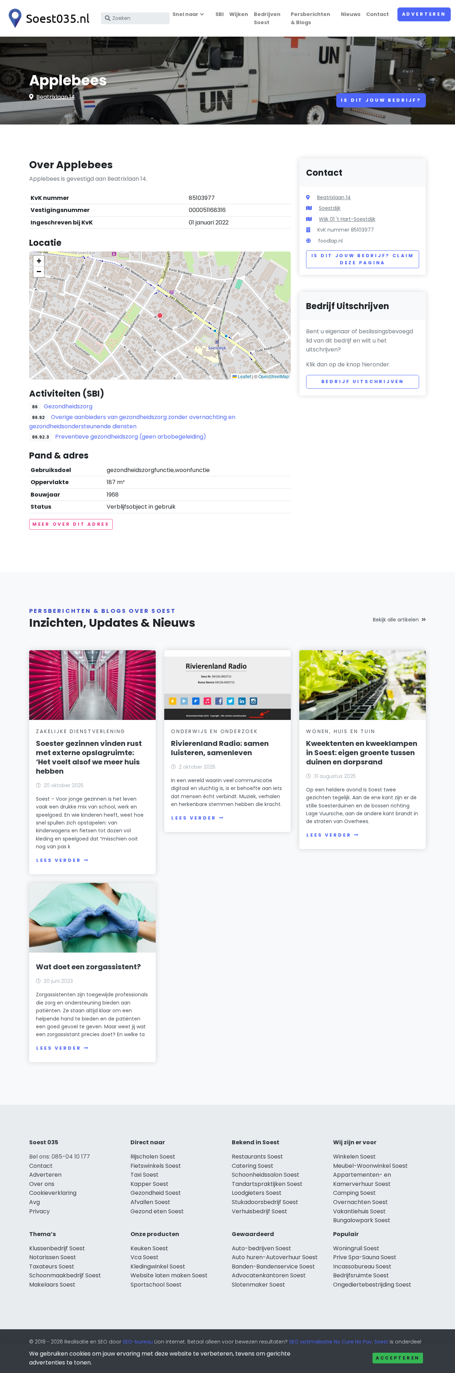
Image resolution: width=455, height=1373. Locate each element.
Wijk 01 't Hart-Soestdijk (347, 219)
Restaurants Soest (257, 1156)
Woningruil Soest (356, 1248)
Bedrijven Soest (267, 18)
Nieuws (350, 14)
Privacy (39, 1211)
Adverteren (424, 14)
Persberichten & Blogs (310, 18)
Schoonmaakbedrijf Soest (65, 1275)
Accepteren (398, 1358)
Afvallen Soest (150, 1202)
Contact (377, 14)
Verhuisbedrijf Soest (259, 1211)
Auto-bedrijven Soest (261, 1248)
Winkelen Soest (354, 1156)
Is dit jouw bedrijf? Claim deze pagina (362, 259)
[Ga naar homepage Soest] (47, 18)
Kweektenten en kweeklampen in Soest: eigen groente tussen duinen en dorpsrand (361, 752)
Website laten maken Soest (169, 1275)
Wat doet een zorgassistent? (88, 967)
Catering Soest (252, 1166)
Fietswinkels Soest (155, 1166)
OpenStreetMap (273, 376)
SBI (219, 14)
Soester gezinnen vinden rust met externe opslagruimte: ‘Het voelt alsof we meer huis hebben (89, 757)
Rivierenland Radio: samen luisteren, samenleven (220, 748)
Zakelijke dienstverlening (80, 731)
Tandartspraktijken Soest (267, 1184)
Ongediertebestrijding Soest (372, 1285)
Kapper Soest (149, 1184)
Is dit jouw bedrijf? (381, 100)
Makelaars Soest (52, 1285)
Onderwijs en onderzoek (214, 731)
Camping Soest (354, 1193)
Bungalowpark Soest (361, 1220)
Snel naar (185, 14)
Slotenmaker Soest (258, 1285)
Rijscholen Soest (152, 1156)
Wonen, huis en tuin (340, 731)
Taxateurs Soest (51, 1266)
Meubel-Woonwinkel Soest (370, 1166)
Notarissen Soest (52, 1257)
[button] (160, 315)
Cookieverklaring (52, 1193)
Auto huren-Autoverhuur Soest (275, 1257)
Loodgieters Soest (257, 1193)
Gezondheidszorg (68, 406)
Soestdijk (330, 208)
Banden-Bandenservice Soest (273, 1266)
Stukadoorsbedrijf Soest (265, 1202)
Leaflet (244, 376)
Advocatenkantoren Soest (269, 1275)
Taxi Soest (144, 1175)
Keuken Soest (149, 1248)
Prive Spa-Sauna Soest (364, 1257)
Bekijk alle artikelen (396, 619)
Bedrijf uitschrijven (362, 381)
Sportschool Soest (156, 1285)
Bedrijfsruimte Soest (361, 1275)
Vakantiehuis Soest (359, 1211)
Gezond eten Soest (157, 1211)
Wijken (238, 14)
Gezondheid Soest (155, 1193)
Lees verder (58, 860)
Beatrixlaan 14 (55, 97)
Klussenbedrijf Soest (57, 1248)
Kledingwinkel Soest (157, 1266)
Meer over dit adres (70, 524)
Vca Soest (144, 1257)
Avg (34, 1202)
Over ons (41, 1184)
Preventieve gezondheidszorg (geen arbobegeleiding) (130, 437)
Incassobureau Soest (362, 1266)
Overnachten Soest (360, 1202)
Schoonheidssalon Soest (265, 1175)
